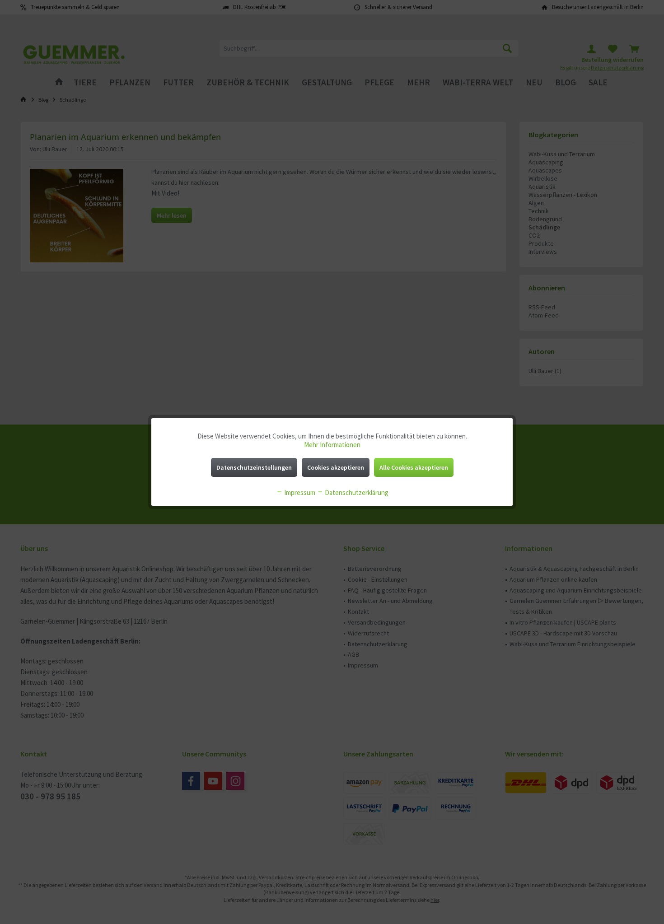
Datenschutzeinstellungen (254, 467)
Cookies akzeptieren (335, 467)
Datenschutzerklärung (355, 492)
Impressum (299, 492)
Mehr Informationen (332, 444)
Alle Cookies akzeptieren (413, 467)
